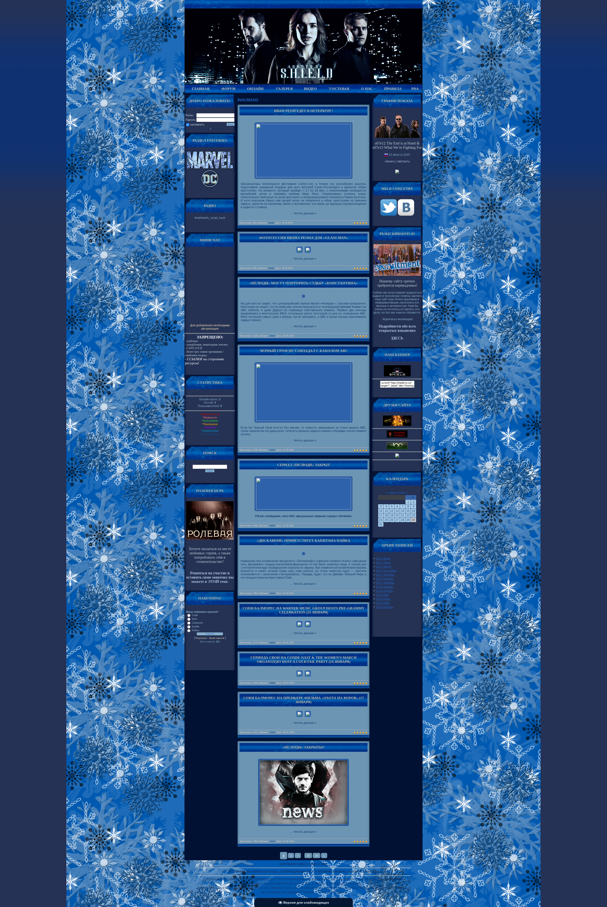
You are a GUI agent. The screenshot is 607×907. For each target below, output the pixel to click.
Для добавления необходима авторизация (210, 327)
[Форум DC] (210, 186)
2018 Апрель (384, 591)
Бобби (195, 626)
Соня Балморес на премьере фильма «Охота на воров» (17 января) (303, 700)
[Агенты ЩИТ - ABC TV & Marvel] (389, 214)
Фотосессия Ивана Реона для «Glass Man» (303, 238)
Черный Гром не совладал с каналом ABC (304, 351)
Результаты (201, 638)
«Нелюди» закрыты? (303, 747)
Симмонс (197, 622)
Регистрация (218, 128)
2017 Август (384, 566)
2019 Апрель (384, 607)
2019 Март (383, 603)
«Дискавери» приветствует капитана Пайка (303, 540)
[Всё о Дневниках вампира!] (397, 436)
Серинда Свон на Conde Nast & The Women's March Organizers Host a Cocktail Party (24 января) (303, 660)
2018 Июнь (383, 599)
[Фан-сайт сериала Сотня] (397, 448)
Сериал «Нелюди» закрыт (303, 465)
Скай (195, 615)
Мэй (194, 618)
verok (271, 223)
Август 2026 (397, 493)
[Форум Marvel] (210, 168)
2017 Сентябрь (386, 570)
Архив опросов (216, 638)
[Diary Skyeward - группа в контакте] (397, 425)
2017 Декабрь (385, 582)
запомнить (197, 124)
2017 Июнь (383, 558)
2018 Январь (384, 587)
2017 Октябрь (385, 574)
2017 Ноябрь (384, 578)
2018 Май (382, 595)
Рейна (195, 630)
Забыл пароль (203, 128)
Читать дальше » (305, 213)
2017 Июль (383, 562)
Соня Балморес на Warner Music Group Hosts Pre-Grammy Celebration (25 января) (303, 610)
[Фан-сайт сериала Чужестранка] (397, 456)
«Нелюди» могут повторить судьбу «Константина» (303, 283)
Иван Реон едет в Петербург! (303, 111)
